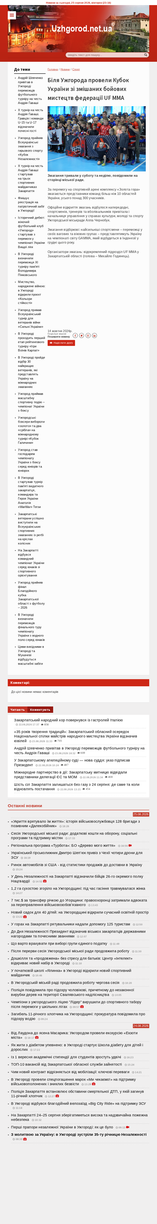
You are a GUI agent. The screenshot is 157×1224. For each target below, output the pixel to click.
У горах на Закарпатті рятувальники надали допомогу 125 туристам (71, 924)
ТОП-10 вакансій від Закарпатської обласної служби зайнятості (67, 1064)
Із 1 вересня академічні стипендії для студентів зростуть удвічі (66, 1057)
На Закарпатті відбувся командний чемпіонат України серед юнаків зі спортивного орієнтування (31, 563)
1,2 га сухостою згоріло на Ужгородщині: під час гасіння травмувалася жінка (78, 888)
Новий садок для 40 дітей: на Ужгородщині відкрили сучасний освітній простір (80, 912)
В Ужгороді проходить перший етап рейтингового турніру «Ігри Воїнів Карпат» (31, 342)
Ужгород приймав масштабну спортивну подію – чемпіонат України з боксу (31, 402)
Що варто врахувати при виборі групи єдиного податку (59, 943)
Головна (53, 69)
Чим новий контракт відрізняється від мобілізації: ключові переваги (70, 1072)
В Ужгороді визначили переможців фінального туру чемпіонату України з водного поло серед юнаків (31, 627)
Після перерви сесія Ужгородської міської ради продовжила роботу (70, 951)
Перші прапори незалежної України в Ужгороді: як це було (62, 1127)
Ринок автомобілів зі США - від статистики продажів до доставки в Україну (76, 865)
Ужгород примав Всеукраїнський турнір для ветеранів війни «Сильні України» (30, 318)
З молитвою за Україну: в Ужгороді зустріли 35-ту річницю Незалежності (79, 1134)
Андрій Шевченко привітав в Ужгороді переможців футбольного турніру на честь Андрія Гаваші (30, 90)
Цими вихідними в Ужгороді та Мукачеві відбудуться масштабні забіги (31, 655)
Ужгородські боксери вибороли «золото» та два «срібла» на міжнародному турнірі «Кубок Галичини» (31, 430)
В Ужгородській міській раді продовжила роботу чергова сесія (65, 983)
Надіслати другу (61, 342)
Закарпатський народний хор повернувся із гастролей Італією (68, 720)
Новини (65, 69)
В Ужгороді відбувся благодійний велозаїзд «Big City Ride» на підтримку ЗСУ (78, 1103)
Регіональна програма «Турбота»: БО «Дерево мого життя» (63, 845)
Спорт (76, 69)
